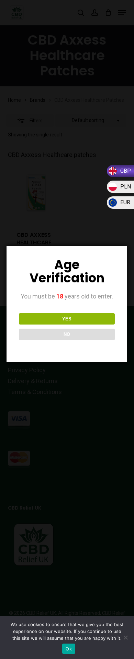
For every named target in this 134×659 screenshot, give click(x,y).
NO (67, 334)
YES (66, 318)
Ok (69, 648)
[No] (125, 637)
